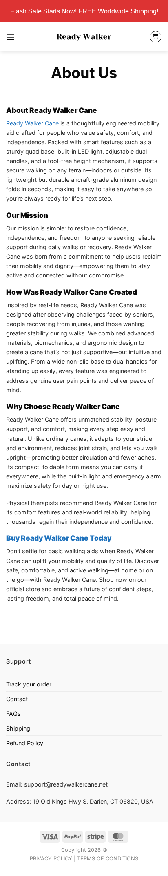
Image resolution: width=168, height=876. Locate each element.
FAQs (13, 713)
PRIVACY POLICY (51, 858)
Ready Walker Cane (32, 123)
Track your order (28, 684)
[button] (10, 36)
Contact (17, 698)
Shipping (18, 728)
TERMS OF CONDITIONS (107, 858)
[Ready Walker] (84, 36)
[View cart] (155, 37)
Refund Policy (24, 743)
